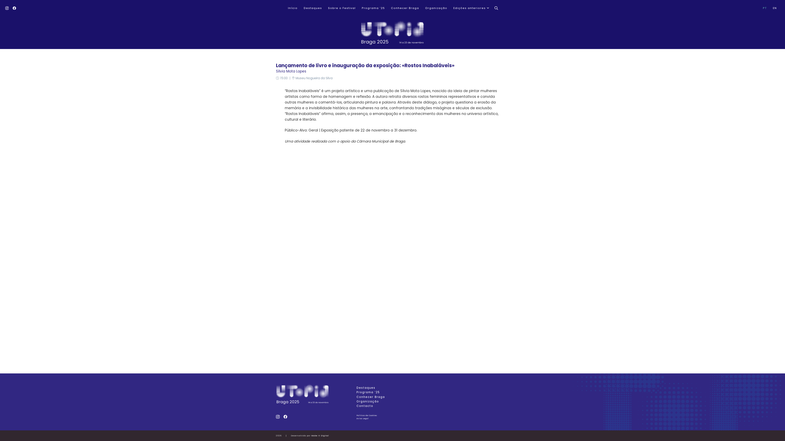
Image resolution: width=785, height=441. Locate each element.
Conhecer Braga (371, 397)
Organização (368, 401)
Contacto (365, 406)
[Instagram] (7, 8)
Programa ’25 (368, 392)
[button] (487, 8)
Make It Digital (320, 435)
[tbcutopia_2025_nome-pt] (392, 32)
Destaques (366, 388)
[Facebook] (14, 8)
